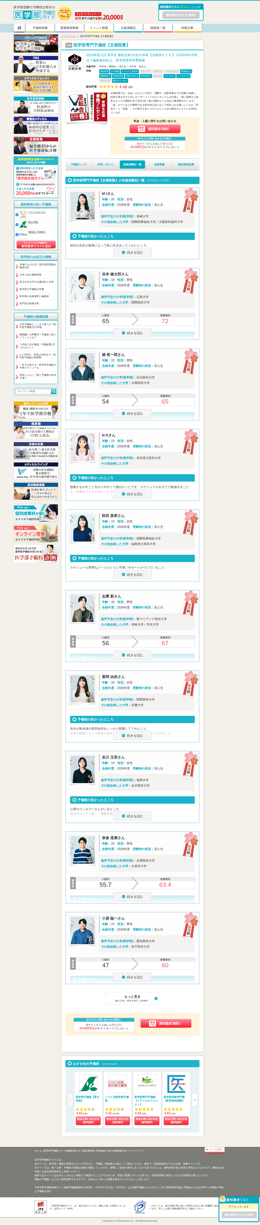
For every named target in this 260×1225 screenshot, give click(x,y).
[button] (194, 1100)
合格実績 (159, 164)
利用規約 (101, 1150)
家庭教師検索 (69, 27)
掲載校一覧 (158, 27)
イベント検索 (99, 27)
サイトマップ (136, 1150)
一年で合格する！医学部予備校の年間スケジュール (38, 366)
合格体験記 (128, 27)
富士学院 (33, 222)
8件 (130, 87)
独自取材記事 (186, 164)
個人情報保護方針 (117, 1150)
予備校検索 (40, 27)
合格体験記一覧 (132, 164)
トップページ (68, 36)
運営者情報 (88, 1150)
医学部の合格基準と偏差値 (34, 296)
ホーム (38, 1150)
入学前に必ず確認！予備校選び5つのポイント (37, 346)
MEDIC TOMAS (36, 232)
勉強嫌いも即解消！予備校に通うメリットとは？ (38, 336)
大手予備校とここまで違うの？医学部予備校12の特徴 (38, 326)
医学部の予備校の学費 (32, 289)
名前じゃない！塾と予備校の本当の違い (38, 376)
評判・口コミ (106, 164)
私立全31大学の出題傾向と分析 (37, 281)
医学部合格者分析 (29, 303)
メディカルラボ (36, 212)
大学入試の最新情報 (30, 274)
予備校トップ (79, 164)
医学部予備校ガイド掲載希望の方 (62, 1150)
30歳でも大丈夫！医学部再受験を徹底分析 (38, 266)
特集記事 (187, 27)
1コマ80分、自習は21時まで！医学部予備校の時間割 (38, 356)
